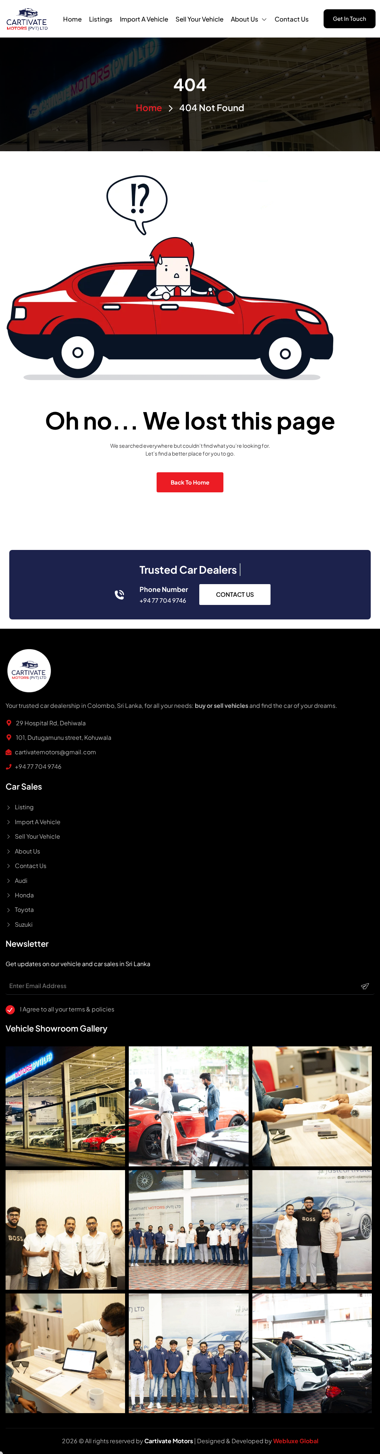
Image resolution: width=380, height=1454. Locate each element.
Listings (100, 19)
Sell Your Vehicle (199, 19)
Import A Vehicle (144, 19)
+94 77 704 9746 (163, 600)
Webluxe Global (295, 1441)
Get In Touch (349, 18)
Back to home (190, 482)
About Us (244, 19)
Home (72, 19)
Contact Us (292, 19)
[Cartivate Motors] (27, 19)
